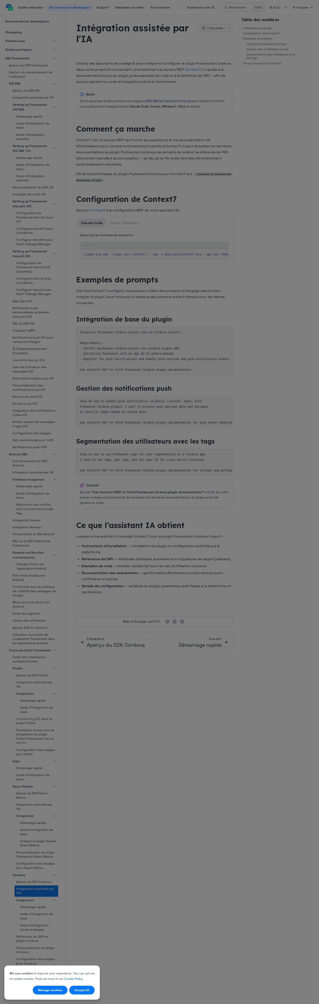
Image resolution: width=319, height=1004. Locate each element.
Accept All (81, 990)
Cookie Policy (73, 979)
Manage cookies (50, 990)
